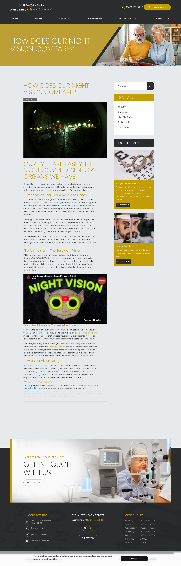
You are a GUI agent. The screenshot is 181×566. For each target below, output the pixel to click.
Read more (122, 205)
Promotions (95, 18)
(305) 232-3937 (38, 528)
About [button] (38, 18)
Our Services (123, 112)
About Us (122, 107)
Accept (134, 558)
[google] (91, 528)
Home (15, 18)
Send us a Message (40, 540)
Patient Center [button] (128, 18)
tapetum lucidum (57, 346)
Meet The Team (125, 117)
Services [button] (64, 18)
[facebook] (84, 528)
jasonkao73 (52, 385)
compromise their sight (86, 333)
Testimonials (124, 122)
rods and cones (34, 202)
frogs (46, 261)
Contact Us (161, 18)
